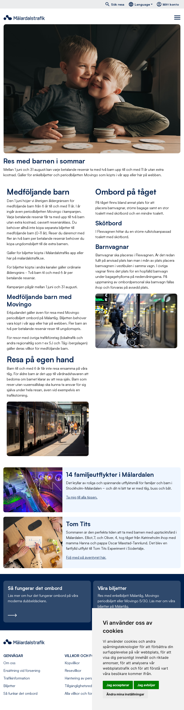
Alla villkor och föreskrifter (85, 693)
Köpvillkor (72, 663)
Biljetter (9, 686)
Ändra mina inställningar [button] (125, 694)
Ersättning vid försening (21, 670)
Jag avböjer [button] (146, 685)
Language (139, 4)
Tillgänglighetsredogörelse (85, 686)
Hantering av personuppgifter (87, 678)
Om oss (9, 663)
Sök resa (114, 4)
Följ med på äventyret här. (86, 557)
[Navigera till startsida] (24, 17)
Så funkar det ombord (20, 693)
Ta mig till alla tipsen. (81, 497)
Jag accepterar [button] (117, 685)
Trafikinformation (16, 678)
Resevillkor (73, 670)
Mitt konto (167, 4)
